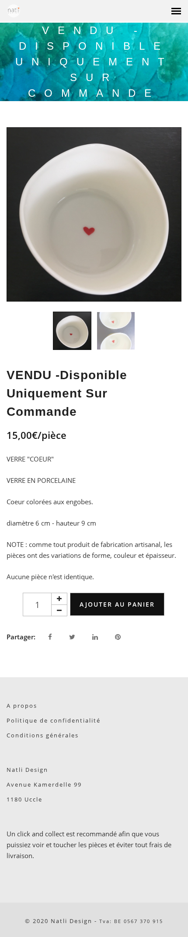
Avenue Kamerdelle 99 (44, 784)
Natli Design (27, 770)
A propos (22, 706)
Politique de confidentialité (54, 720)
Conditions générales (43, 735)
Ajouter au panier (117, 604)
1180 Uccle (24, 799)
